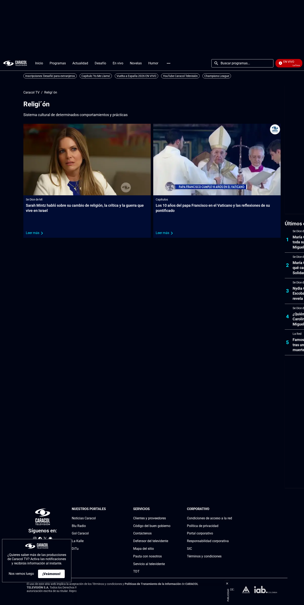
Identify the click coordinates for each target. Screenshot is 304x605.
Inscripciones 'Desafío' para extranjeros (50, 76)
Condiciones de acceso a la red (209, 518)
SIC (189, 549)
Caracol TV (31, 92)
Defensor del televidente (150, 541)
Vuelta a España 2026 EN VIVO (136, 76)
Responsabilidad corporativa (208, 541)
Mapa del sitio (143, 549)
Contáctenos (142, 533)
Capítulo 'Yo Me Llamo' (95, 76)
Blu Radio (79, 526)
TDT (136, 571)
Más (168, 63)
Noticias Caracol (84, 518)
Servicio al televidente (149, 564)
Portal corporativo (200, 533)
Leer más (32, 233)
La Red (297, 333)
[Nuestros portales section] (107, 509)
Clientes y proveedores (149, 518)
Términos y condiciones (204, 556)
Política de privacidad (202, 526)
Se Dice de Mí (34, 199)
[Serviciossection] (169, 509)
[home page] (15, 63)
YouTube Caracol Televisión (180, 76)
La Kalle (78, 541)
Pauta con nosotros (147, 556)
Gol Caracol (80, 533)
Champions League (216, 76)
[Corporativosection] (231, 509)
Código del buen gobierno (151, 526)
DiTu (75, 549)
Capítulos (162, 199)
